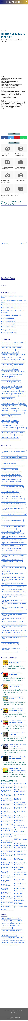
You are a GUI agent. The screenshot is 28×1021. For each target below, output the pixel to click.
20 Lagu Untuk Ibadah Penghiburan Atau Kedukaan (12, 517)
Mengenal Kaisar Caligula (9, 324)
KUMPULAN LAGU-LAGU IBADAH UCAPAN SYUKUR (13, 594)
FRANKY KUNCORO (6, 403)
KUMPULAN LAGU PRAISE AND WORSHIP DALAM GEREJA (12, 564)
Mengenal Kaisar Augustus (9, 330)
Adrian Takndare (20, 401)
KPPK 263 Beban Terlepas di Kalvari (5, 181)
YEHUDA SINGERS (6, 396)
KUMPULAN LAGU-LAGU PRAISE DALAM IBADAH (12, 621)
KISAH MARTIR (20, 937)
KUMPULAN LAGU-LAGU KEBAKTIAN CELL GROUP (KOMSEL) (12, 597)
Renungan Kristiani (6, 918)
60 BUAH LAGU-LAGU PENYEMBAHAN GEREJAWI (12, 561)
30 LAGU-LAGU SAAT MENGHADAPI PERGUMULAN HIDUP (13, 543)
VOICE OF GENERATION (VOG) (8, 401)
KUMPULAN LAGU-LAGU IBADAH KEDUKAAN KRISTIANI (14, 586)
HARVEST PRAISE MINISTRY (8, 357)
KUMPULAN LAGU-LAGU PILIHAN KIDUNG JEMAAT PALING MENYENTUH (12, 615)
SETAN (17, 945)
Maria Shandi (5, 352)
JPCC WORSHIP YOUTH (18, 425)
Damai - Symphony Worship (10, 332)
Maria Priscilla (19, 435)
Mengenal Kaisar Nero (8, 318)
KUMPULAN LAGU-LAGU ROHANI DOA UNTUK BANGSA (14, 624)
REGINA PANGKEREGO (18, 364)
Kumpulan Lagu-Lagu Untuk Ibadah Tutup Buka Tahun (13, 638)
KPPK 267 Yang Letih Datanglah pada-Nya (19, 168)
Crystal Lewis (14, 420)
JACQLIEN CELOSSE (15, 371)
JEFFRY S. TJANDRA (14, 376)
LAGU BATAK (6, 845)
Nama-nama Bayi (6, 937)
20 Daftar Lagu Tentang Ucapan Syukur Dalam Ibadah (13, 466)
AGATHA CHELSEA (6, 420)
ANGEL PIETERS (5, 376)
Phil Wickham (5, 440)
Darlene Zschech (6, 379)
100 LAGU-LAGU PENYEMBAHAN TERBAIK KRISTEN (13, 449)
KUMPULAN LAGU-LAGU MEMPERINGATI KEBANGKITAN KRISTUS (14, 604)
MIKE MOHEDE (5, 410)
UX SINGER (21, 413)
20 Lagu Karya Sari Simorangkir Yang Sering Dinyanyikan (13, 509)
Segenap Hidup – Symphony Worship (12, 315)
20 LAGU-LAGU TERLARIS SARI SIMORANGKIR (12, 506)
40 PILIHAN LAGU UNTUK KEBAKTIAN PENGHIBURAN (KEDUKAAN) (13, 556)
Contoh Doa (5, 940)
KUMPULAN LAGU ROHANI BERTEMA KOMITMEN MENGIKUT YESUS (12, 570)
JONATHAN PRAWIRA (6, 381)
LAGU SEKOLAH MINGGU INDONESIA (10, 643)
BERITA (15, 935)
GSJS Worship (10, 435)
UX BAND (4, 405)
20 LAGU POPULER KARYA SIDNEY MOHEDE (11, 479)
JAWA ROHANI (13, 415)
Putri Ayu (4, 413)
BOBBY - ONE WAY (6, 386)
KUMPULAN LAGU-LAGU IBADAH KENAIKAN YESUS (13, 589)
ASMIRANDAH (14, 432)
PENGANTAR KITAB (6, 933)
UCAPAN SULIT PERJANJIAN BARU (17, 942)
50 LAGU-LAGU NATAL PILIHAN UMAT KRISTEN (12, 559)
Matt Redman (5, 437)
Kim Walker (4, 388)
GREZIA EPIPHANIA (17, 374)
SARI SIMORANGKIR (6, 350)
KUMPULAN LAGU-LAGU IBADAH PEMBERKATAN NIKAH (14, 591)
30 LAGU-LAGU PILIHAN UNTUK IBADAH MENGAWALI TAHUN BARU (13, 536)
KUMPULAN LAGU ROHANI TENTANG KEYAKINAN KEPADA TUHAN (12, 580)
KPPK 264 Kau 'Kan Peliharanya (5, 154)
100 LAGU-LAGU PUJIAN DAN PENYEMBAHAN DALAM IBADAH (13, 452)
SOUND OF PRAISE (21, 354)
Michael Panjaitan (21, 410)
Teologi (4, 925)
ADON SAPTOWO (16, 381)
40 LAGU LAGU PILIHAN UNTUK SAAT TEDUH (11, 548)
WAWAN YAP (4, 374)
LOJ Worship (22, 403)
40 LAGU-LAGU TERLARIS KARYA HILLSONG (11, 553)
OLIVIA (19, 415)
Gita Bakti (16, 342)
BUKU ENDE (6, 787)
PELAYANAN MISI (10, 945)
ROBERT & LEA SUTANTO (7, 369)
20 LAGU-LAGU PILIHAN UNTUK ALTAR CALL (11, 493)
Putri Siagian (5, 418)
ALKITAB (3, 945)
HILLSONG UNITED (14, 352)
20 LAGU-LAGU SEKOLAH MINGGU (9, 501)
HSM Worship (5, 408)
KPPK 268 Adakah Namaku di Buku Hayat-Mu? (7, 195)
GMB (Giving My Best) (7, 364)
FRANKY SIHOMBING (6, 347)
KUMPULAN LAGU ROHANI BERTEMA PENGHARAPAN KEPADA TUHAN (13, 574)
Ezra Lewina (13, 410)
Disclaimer (14, 1013)
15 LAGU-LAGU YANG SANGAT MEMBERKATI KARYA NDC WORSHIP (13, 460)
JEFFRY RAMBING (15, 379)
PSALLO (16, 345)
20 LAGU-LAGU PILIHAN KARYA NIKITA (10, 491)
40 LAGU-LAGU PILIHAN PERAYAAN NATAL (11, 550)
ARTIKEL (9, 923)
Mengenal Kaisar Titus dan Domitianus (12, 308)
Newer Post (5, 243)
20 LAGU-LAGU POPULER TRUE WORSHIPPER (12, 496)
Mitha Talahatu (22, 427)
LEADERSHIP (22, 923)
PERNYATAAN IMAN (20, 940)
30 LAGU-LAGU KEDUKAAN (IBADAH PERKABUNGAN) (13, 526)
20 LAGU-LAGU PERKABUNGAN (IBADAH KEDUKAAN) (13, 489)
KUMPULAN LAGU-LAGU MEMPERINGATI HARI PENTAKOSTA (12, 600)
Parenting (19, 930)
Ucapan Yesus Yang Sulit (13, 925)
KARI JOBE (16, 369)
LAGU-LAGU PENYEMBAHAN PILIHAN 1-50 (11, 646)
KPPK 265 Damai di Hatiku (19, 194)
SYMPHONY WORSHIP (6, 362)
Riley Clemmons (13, 430)
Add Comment (4, 41)
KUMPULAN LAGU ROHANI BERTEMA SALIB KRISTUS (13, 577)
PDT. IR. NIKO (18, 357)
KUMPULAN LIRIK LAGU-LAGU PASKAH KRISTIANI (12, 632)
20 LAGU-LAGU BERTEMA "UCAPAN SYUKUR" (11, 481)
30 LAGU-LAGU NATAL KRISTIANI (9, 529)
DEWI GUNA (11, 388)
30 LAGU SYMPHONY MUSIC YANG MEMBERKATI (12, 520)
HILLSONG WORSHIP (14, 367)
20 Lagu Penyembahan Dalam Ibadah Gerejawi (13, 512)
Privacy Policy (19, 1010)
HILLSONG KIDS (5, 391)
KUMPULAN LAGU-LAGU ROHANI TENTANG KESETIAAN (14, 630)
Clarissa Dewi (5, 415)
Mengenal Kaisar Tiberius (9, 327)
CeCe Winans (22, 432)
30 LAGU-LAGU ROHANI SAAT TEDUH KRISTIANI (12, 539)
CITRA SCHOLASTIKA (14, 408)
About (6, 1010)
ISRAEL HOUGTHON (14, 391)
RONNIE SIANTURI (14, 418)
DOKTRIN (13, 937)
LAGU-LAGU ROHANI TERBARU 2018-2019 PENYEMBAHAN (11, 649)
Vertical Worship (11, 405)
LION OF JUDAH (5, 427)
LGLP (12, 386)
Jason (10, 374)
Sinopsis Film (5, 942)
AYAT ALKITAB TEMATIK (7, 928)
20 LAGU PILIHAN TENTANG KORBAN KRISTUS (12, 476)
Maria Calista (13, 427)
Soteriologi (15, 933)
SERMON (4, 923)
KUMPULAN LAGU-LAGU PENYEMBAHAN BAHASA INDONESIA (12, 608)
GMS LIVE (15, 362)
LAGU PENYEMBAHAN (6, 641)
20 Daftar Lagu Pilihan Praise (9, 463)
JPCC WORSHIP (5, 354)
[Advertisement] (14, 17)
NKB (3, 345)
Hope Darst (22, 396)
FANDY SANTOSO (5, 422)
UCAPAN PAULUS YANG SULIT (8, 930)
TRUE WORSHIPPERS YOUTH (8, 398)
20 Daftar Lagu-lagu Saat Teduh (10, 469)
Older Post (23, 243)
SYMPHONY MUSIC (20, 350)
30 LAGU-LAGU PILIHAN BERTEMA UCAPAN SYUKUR (13, 533)
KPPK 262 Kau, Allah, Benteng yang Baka (19, 154)
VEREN (17, 388)
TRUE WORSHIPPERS (17, 347)
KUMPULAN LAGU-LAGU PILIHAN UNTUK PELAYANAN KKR (13, 618)
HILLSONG (22, 342)
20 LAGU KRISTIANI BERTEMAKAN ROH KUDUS (12, 472)
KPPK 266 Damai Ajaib (20, 180)
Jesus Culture (5, 367)
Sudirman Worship (12, 413)
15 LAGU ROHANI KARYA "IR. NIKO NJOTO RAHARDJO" (13, 455)
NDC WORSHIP (5, 359)
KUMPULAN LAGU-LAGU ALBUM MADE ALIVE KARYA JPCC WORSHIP (13, 584)
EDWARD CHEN (5, 384)
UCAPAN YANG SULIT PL (7, 920)
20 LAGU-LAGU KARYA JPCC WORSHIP (10, 484)
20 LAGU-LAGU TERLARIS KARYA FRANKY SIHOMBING (13, 503)
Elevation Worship (6, 425)
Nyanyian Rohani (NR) (7, 342)
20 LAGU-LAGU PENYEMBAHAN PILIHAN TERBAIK (12, 486)
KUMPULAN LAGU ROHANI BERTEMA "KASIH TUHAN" (13, 567)
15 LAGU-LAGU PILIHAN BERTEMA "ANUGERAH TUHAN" (14, 457)
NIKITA (13, 350)
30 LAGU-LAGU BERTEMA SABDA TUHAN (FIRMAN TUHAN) (12, 523)
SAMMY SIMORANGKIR (15, 440)
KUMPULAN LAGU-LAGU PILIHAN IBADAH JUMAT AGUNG (12, 611)
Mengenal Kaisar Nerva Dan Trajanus (12, 305)
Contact (12, 1010)
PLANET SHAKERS (9, 345)
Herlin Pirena (18, 386)
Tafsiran (21, 933)
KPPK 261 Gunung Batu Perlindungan (7, 168)
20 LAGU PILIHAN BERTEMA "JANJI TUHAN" (11, 474)
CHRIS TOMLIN (22, 362)
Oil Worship (15, 403)
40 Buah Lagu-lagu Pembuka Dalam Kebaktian (13, 545)
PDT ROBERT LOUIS (14, 437)
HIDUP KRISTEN (14, 1)
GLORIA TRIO (13, 354)
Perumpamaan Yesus (7, 935)
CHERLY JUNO (14, 422)
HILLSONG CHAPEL (22, 405)
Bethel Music (14, 396)
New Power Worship (17, 393)
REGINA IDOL (4, 430)
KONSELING (12, 940)
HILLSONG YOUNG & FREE (15, 384)
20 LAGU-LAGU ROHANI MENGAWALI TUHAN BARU (13, 498)
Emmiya (3, 435)
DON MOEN (12, 359)
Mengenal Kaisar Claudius (9, 321)
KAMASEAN (22, 391)
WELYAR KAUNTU (5, 371)
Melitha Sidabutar (6, 393)
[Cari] (26, 1)
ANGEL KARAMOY (5, 432)
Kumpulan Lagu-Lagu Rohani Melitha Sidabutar (13, 635)
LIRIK (4, 811)
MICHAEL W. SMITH (21, 359)
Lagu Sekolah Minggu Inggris (9, 652)
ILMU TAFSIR (15, 923)
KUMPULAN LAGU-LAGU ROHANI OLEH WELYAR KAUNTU (12, 627)
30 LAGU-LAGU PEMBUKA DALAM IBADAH (11, 531)
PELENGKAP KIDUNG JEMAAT (5, 794)
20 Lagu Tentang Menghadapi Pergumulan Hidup (14, 514)
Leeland (23, 371)
